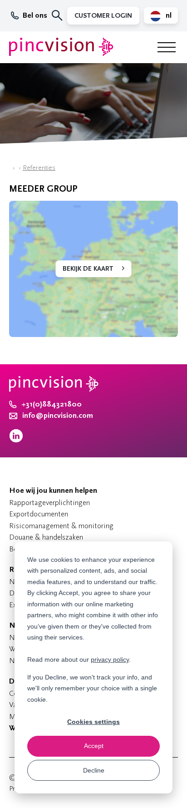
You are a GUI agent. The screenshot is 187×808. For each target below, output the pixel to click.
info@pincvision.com (57, 415)
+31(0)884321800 (51, 404)
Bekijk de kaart (88, 269)
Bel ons (35, 15)
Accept (93, 745)
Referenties (39, 168)
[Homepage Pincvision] (61, 47)
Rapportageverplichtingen (49, 502)
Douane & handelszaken (46, 537)
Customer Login (103, 16)
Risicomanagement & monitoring (61, 525)
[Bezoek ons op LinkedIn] (16, 440)
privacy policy (110, 659)
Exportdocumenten (38, 514)
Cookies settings (93, 721)
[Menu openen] (166, 47)
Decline (93, 770)
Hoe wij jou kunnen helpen (53, 490)
